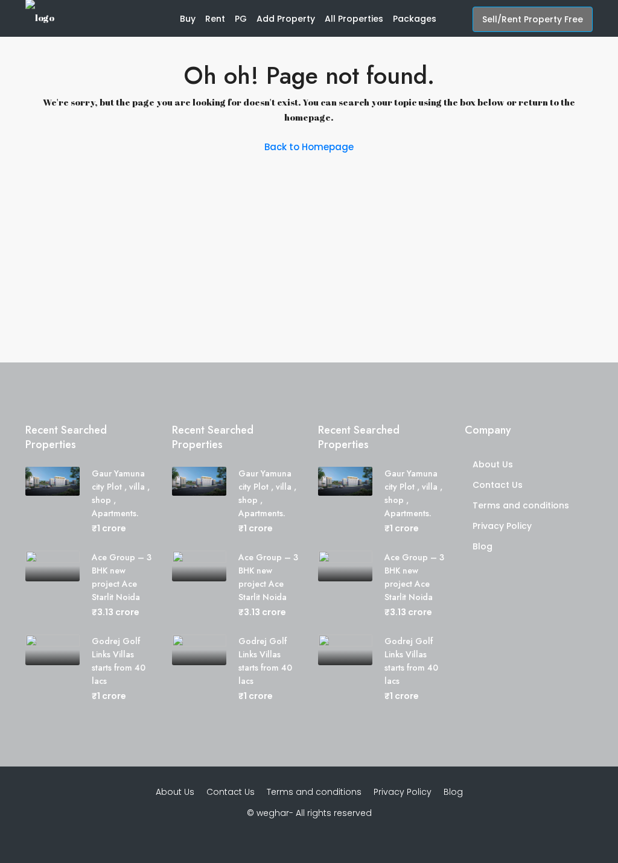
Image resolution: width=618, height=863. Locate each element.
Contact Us (498, 485)
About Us (493, 464)
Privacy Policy (502, 526)
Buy (188, 19)
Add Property (285, 19)
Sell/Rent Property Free (532, 19)
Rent (215, 19)
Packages (414, 19)
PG (241, 19)
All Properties (354, 19)
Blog (482, 546)
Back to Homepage (309, 147)
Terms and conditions (521, 505)
